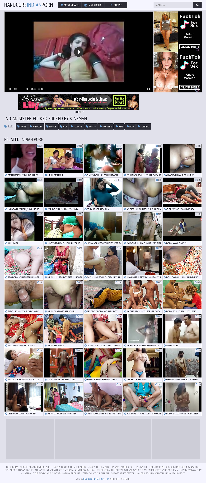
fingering (107, 126)
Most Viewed (71, 5)
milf (64, 126)
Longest (117, 5)
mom (131, 126)
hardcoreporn (28, 5)
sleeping (144, 126)
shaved (92, 126)
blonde (52, 126)
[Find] (197, 5)
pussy (23, 126)
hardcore (37, 126)
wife (120, 126)
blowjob (77, 126)
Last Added (94, 5)
